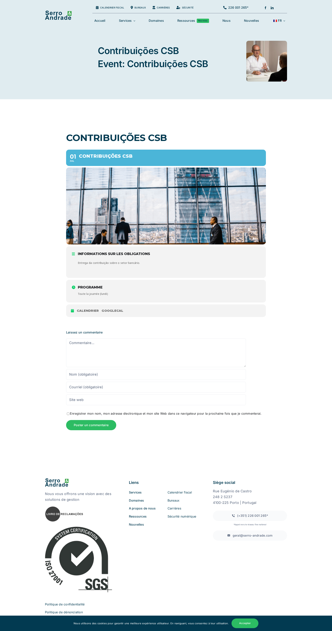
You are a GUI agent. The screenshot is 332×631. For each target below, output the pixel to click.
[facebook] (265, 7)
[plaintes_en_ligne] (64, 507)
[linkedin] (272, 7)
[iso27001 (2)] (78, 527)
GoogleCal (112, 311)
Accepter (245, 623)
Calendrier (88, 311)
